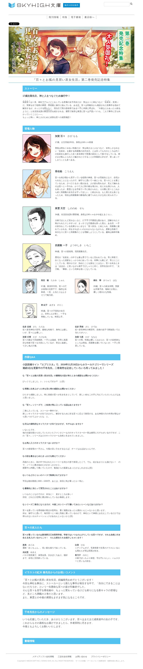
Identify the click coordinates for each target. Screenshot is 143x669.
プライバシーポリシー (101, 656)
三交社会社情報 (65, 656)
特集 (64, 17)
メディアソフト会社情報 (43, 656)
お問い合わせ (81, 656)
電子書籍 (76, 17)
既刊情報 (54, 17)
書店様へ (89, 17)
